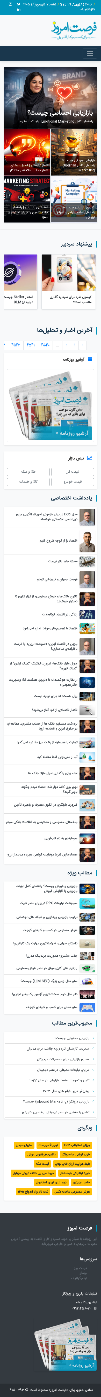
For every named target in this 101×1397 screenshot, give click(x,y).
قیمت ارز (72, 472)
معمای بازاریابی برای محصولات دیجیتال (63, 1059)
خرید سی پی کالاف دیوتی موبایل (33, 1173)
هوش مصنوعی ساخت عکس (72, 1191)
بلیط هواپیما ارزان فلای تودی (72, 1163)
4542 (15, 345)
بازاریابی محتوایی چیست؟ (72, 1038)
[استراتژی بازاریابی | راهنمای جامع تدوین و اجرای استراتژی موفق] (27, 199)
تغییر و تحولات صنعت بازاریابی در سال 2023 (60, 1080)
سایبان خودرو (24, 1145)
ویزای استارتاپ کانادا (77, 1145)
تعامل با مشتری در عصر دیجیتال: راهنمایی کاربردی (56, 1112)
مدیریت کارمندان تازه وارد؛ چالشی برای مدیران (58, 1049)
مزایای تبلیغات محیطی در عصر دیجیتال (63, 1070)
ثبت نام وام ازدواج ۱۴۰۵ (33, 1191)
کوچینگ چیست (48, 1145)
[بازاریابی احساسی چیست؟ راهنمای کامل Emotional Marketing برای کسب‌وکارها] (50, 97)
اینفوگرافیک (79, 1278)
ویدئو (83, 1273)
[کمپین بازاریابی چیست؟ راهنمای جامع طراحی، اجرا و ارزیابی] (74, 199)
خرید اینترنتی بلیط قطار (75, 1173)
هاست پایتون (81, 1182)
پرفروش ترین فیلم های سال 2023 (66, 1091)
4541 (31, 345)
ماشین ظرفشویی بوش (41, 1154)
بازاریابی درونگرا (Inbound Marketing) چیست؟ (56, 1102)
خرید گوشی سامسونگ (76, 1154)
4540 (45, 345)
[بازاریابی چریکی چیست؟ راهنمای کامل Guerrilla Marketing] (74, 152)
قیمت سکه (42, 1163)
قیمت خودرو (73, 482)
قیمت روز (80, 1268)
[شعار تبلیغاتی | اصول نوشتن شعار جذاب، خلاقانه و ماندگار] (27, 152)
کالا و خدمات (28, 482)
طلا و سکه (28, 472)
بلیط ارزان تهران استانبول (51, 1182)
